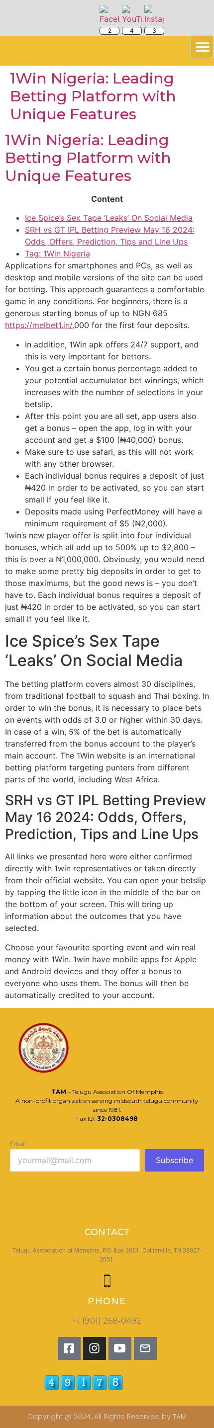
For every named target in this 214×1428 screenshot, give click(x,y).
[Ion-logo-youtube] (119, 1348)
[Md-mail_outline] (145, 1348)
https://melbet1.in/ (38, 325)
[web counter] (119, 1383)
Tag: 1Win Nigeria (57, 253)
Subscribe (174, 1160)
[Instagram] (94, 1348)
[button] (202, 46)
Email (18, 1144)
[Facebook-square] (69, 1348)
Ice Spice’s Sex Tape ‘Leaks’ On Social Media (109, 218)
